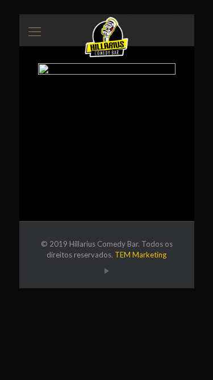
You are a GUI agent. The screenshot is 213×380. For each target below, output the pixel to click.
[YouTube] (106, 270)
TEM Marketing (140, 254)
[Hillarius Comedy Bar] (106, 28)
